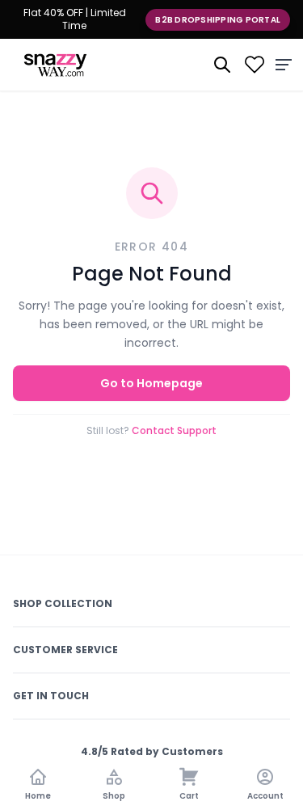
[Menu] (283, 64)
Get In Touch (51, 695)
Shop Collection (62, 603)
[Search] (222, 64)
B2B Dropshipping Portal (217, 20)
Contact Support (174, 430)
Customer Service (65, 649)
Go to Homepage (151, 383)
